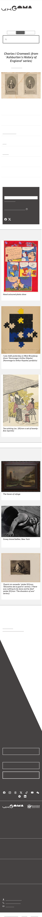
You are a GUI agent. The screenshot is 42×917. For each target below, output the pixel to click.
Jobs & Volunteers (11, 915)
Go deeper (33, 24)
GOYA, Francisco (9, 596)
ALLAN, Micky (8, 297)
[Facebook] (5, 219)
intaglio (6, 153)
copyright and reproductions (13, 630)
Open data (6, 848)
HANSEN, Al (7, 366)
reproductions (8, 628)
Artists (20, 24)
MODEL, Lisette (9, 544)
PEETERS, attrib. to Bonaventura (15, 497)
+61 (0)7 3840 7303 (13, 903)
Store (5, 853)
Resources (30, 32)
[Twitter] (9, 219)
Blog (23, 848)
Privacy (24, 915)
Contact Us (10, 906)
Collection (16, 16)
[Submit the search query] (4, 39)
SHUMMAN (7, 434)
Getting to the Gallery (14, 899)
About (24, 850)
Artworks (8, 24)
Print (4, 143)
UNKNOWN (17, 67)
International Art (9, 133)
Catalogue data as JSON (14, 209)
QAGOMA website (9, 850)
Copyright (34, 915)
